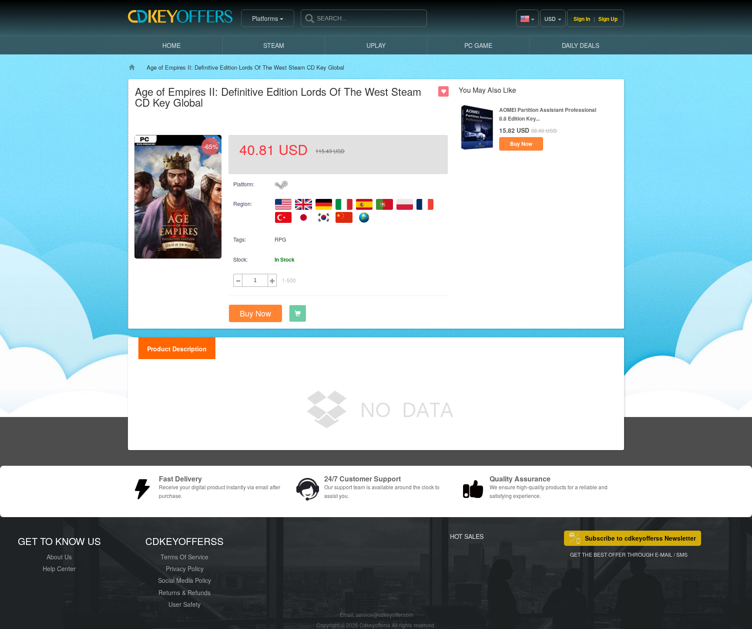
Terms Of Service (184, 556)
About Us (59, 556)
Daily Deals (580, 45)
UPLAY (376, 45)
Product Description (177, 348)
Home (171, 45)
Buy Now (255, 313)
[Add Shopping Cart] (297, 313)
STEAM (273, 45)
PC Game (478, 45)
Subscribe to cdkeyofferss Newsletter (640, 538)
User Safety (184, 604)
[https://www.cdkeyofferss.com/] (180, 18)
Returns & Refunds (184, 592)
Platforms (266, 18)
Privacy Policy (185, 568)
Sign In (582, 19)
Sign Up (608, 19)
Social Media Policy (184, 580)
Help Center (59, 568)
